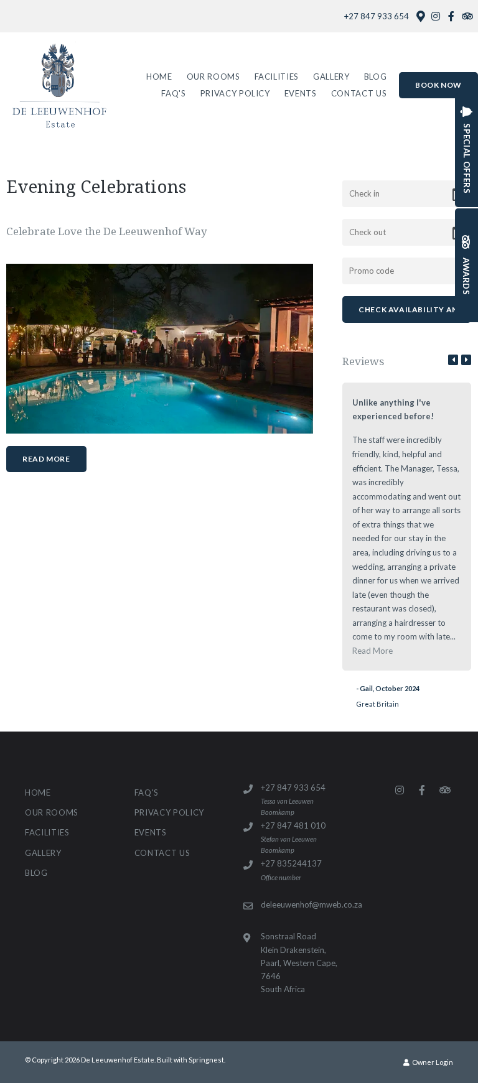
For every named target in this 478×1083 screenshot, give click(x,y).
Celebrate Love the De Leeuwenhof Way (106, 231)
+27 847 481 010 (293, 825)
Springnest (206, 1060)
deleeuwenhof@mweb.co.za (311, 904)
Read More (46, 458)
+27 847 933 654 (376, 16)
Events (300, 93)
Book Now (438, 85)
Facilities (277, 76)
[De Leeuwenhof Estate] (58, 85)
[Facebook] (451, 16)
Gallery (331, 76)
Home (159, 76)
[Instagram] (436, 16)
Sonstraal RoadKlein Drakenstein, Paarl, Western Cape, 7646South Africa (299, 962)
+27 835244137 (291, 863)
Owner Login (432, 1062)
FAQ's (173, 93)
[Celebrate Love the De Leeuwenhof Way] (159, 348)
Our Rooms (213, 76)
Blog (375, 76)
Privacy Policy (235, 93)
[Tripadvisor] (467, 16)
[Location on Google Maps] (420, 16)
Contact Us (359, 93)
